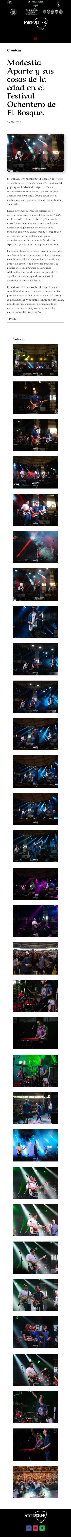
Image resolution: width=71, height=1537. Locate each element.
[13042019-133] (35, 1347)
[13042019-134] (35, 1384)
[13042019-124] (35, 1048)
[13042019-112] (35, 674)
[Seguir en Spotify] (42, 1528)
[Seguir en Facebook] (29, 1528)
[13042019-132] (35, 1310)
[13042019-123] (35, 1011)
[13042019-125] (35, 1085)
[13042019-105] (35, 412)
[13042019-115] (35, 786)
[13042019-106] (35, 450)
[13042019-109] (35, 562)
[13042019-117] (35, 861)
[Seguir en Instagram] (35, 1528)
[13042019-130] (35, 1235)
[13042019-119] (35, 936)
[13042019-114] (35, 749)
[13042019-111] (35, 637)
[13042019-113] (35, 711)
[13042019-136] (35, 1459)
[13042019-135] (35, 1422)
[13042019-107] (35, 487)
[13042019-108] (35, 525)
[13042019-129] (35, 1198)
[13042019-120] (35, 973)
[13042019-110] (35, 599)
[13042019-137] (35, 1497)
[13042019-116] (35, 824)
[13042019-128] (35, 1160)
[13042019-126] (35, 1123)
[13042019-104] (35, 375)
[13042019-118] (35, 898)
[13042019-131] (35, 1272)
